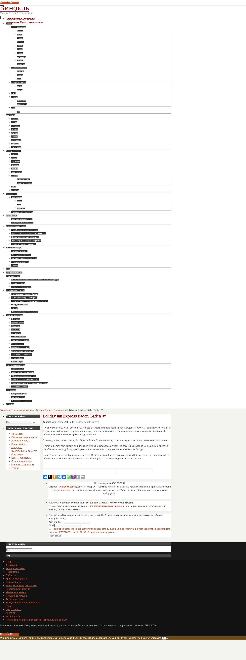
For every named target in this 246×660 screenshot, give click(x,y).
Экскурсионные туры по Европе (23, 602)
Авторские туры (20, 440)
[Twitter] (14, 3)
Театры (9, 561)
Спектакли (17, 454)
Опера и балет (18, 444)
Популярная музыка (16, 595)
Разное (15, 468)
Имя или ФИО (55, 522)
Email (51, 525)
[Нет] (167, 638)
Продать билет (13, 609)
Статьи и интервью (21, 461)
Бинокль (14, 7)
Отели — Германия (54, 410)
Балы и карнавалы (21, 457)
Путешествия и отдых (22, 410)
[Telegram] (8, 3)
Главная (4, 410)
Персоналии (12, 572)
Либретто (11, 575)
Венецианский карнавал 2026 (21, 585)
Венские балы (13, 582)
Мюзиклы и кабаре (16, 592)
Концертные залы (15, 568)
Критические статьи (16, 578)
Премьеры (17, 433)
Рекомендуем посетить (24, 437)
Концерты (16, 447)
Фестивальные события (24, 451)
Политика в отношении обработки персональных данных (36, 619)
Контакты (11, 613)
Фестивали (11, 565)
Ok (164, 638)
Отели (39, 410)
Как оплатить (13, 616)
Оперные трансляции (22, 464)
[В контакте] (3, 3)
